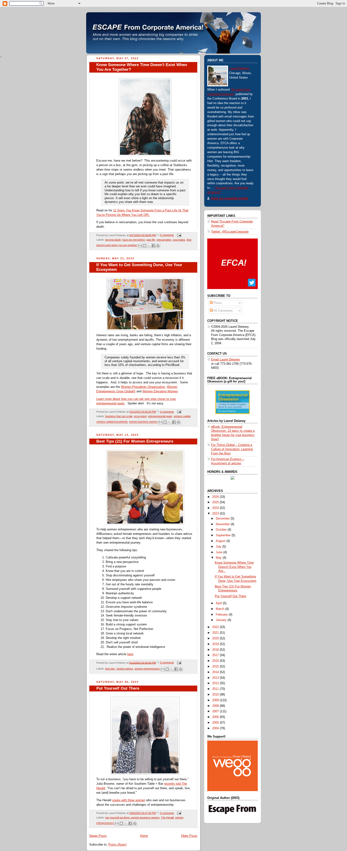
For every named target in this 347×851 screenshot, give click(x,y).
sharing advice (124, 668)
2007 (216, 711)
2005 (216, 722)
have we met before (133, 239)
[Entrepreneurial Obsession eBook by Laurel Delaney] (232, 413)
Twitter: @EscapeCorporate (230, 231)
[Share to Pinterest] (158, 245)
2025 (216, 502)
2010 (216, 694)
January (222, 620)
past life (150, 239)
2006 (216, 717)
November (223, 524)
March (220, 609)
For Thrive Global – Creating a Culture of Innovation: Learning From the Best (232, 449)
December (223, 518)
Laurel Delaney (239, 68)
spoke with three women (128, 800)
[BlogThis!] (144, 245)
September (224, 535)
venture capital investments (112, 421)
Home (144, 836)
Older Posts (189, 836)
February (222, 614)
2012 (216, 683)
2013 (216, 677)
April (219, 603)
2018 (216, 649)
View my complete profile (229, 198)
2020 (216, 638)
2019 (216, 644)
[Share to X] (149, 245)
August (221, 541)
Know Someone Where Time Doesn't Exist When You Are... (234, 567)
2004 (216, 728)
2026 (216, 497)
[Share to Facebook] (153, 245)
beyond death (113, 239)
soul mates (179, 239)
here (130, 654)
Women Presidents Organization (143, 387)
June (219, 552)
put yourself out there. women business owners (132, 817)
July (219, 546)
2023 (216, 513)
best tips (110, 668)
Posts (217, 303)
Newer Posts (98, 836)
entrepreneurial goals (160, 416)
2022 (216, 627)
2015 (216, 666)
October (222, 529)
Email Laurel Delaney (225, 359)
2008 (216, 706)
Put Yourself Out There (117, 688)
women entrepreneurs (147, 668)
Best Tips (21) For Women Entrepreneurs (134, 441)
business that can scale (118, 416)
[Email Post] (178, 235)
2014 (216, 672)
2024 (216, 508)
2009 (216, 700)
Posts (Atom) (117, 844)
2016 (216, 660)
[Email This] (140, 245)
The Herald (167, 817)
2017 (216, 655)
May (219, 557)
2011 (216, 689)
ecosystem (140, 416)
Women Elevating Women (160, 391)
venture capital (182, 416)
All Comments (223, 310)
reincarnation (164, 239)
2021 (216, 632)
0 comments (167, 235)
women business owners (143, 421)
